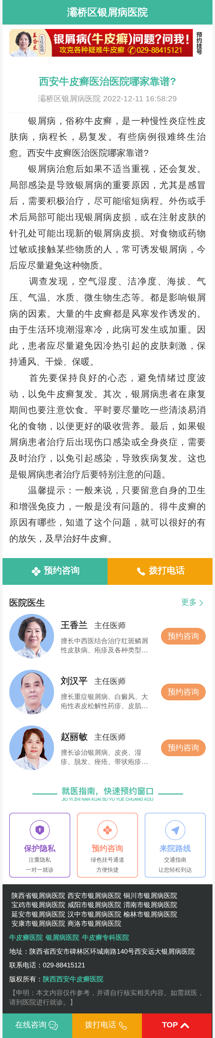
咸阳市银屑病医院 (94, 905)
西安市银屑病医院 (94, 895)
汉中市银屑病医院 (94, 914)
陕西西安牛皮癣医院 (73, 979)
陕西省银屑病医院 (38, 895)
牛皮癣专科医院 (105, 937)
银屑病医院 (62, 937)
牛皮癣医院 (26, 937)
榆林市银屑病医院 (150, 914)
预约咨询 (183, 636)
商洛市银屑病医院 (94, 923)
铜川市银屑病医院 (150, 895)
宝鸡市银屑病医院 (38, 905)
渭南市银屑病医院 (150, 905)
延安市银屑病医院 (38, 914)
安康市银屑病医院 (38, 923)
